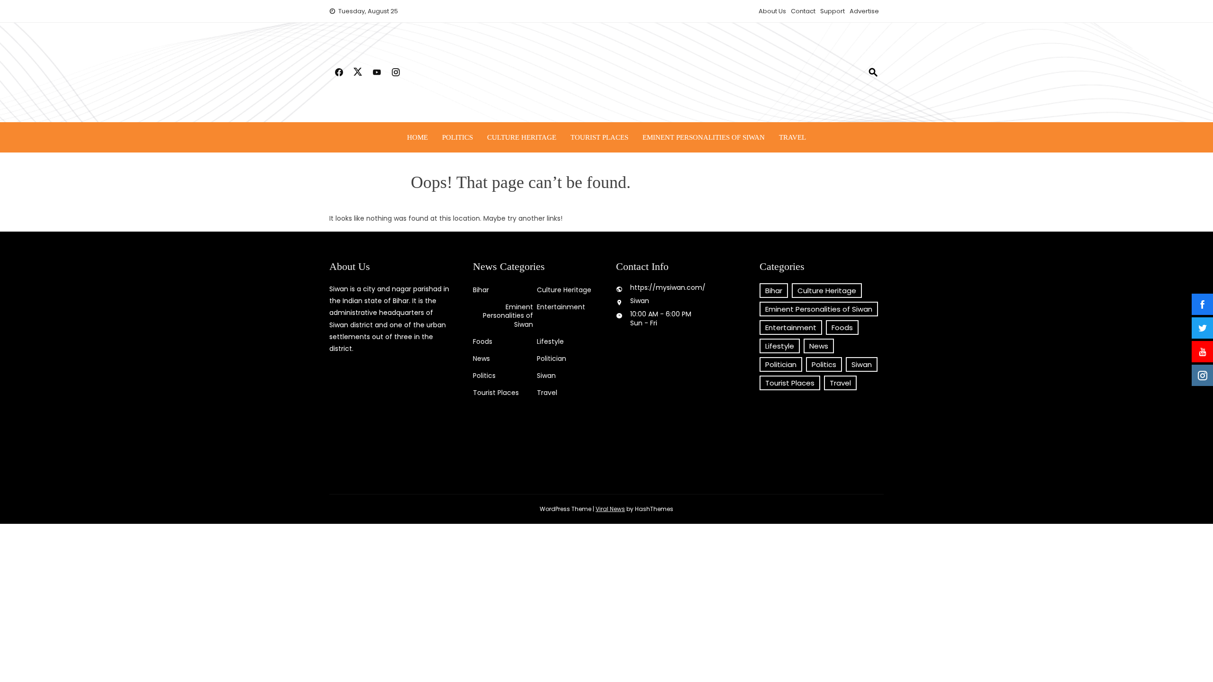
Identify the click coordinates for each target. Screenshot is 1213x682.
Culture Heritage (521, 137)
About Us (772, 11)
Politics (457, 137)
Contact (803, 11)
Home (417, 137)
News (481, 358)
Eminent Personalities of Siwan (704, 137)
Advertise (864, 11)
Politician (551, 358)
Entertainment (561, 307)
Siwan (546, 375)
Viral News (610, 509)
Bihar (481, 290)
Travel (792, 137)
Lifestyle (550, 341)
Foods (482, 341)
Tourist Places (599, 137)
